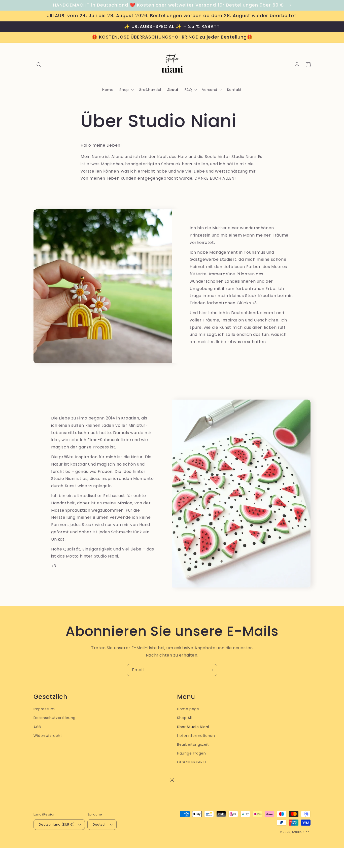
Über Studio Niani (193, 726)
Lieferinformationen (196, 735)
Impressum (44, 708)
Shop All (184, 717)
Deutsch (100, 824)
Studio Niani (301, 832)
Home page (188, 708)
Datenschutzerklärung (54, 717)
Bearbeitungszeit (193, 744)
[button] (39, 64)
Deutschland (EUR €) (57, 824)
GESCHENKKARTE (192, 762)
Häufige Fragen (191, 753)
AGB (37, 726)
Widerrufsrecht (47, 735)
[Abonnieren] (211, 670)
